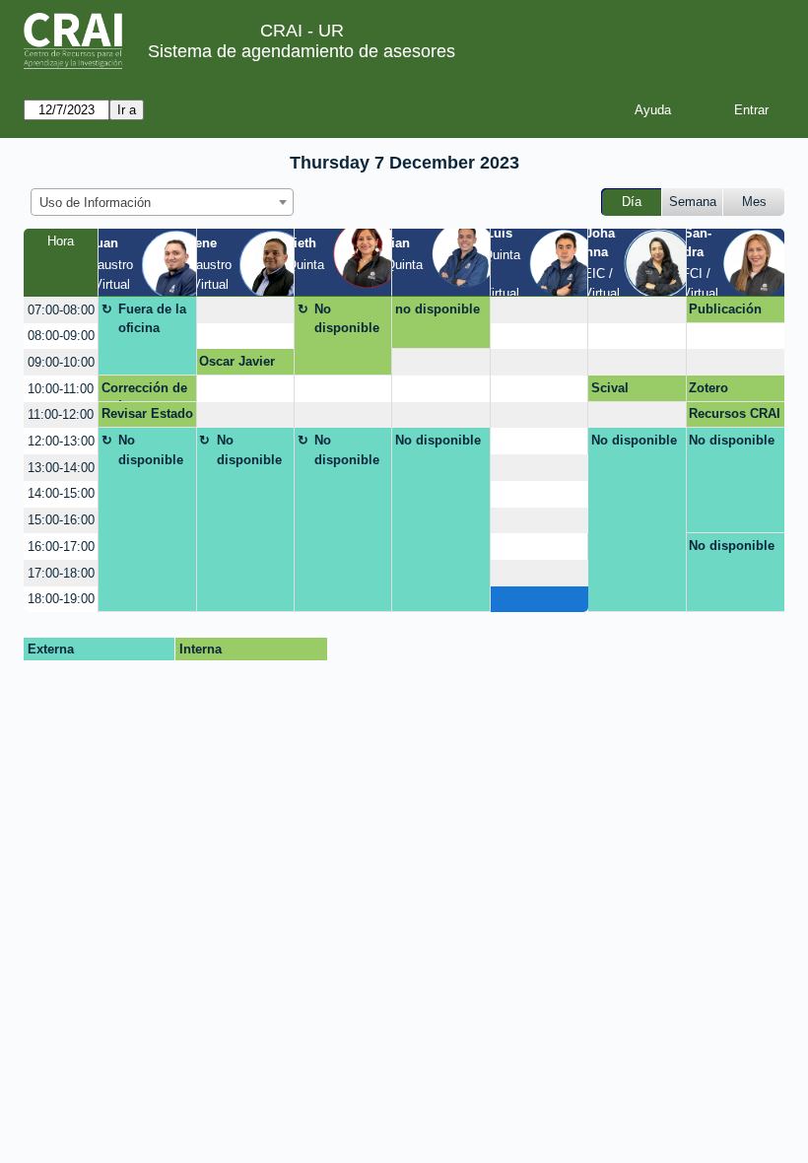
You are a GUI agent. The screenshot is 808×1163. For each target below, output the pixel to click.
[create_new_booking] (245, 310)
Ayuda (653, 110)
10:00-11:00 (61, 388)
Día (631, 201)
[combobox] (162, 202)
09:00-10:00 (61, 362)
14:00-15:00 (61, 493)
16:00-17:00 (61, 546)
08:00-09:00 (61, 335)
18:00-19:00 (61, 598)
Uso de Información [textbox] (95, 202)
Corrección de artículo (144, 391)
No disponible (346, 319)
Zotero (708, 387)
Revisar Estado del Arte (147, 417)
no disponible (437, 309)
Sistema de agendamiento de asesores (301, 51)
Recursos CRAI (734, 413)
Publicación (725, 309)
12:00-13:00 (61, 441)
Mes (754, 201)
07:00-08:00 (61, 310)
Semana (692, 201)
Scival (610, 387)
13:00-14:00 (61, 467)
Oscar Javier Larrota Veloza (243, 365)
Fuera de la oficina (152, 319)
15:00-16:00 (61, 520)
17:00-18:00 (61, 573)
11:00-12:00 (61, 414)
